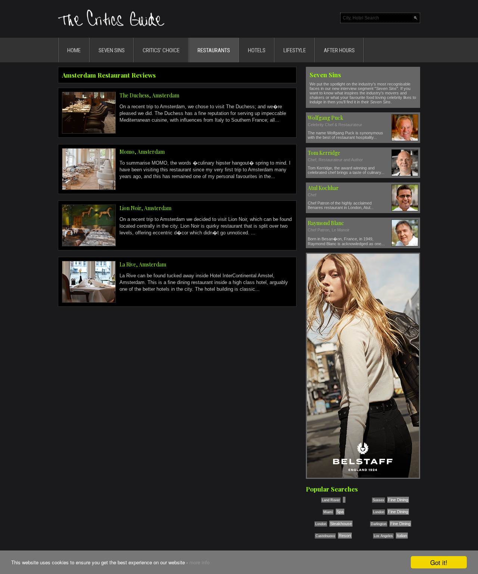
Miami (328, 512)
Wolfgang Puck (325, 117)
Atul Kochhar (323, 187)
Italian (402, 535)
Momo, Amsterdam (142, 151)
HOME (74, 50)
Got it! (438, 562)
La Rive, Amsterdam (143, 264)
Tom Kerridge (324, 152)
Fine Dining (398, 499)
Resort (345, 535)
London (378, 512)
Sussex (378, 500)
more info (199, 562)
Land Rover (331, 500)
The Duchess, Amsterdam (149, 95)
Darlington (379, 524)
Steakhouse (341, 523)
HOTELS (257, 50)
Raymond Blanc (326, 223)
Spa (340, 511)
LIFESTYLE (294, 50)
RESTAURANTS (214, 50)
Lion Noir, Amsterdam (145, 208)
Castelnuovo (325, 536)
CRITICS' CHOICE (161, 50)
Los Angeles (383, 536)
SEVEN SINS (112, 50)
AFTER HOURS (339, 50)
